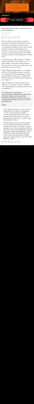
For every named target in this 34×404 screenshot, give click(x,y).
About (21, 24)
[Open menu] (31, 15)
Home (7, 24)
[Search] (27, 15)
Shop (26, 24)
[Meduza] (5, 15)
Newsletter (14, 24)
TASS (6, 34)
